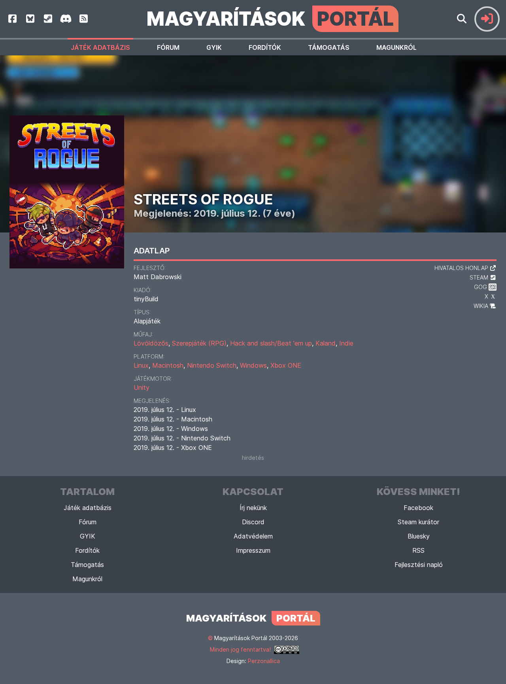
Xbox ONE (285, 365)
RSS (418, 550)
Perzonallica (264, 661)
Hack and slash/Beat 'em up (271, 343)
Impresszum (253, 550)
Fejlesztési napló (419, 565)
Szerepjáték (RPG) (199, 343)
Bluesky (419, 536)
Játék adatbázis (100, 47)
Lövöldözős (151, 343)
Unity (141, 387)
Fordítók (265, 47)
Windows (253, 365)
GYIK (214, 47)
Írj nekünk (253, 508)
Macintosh (167, 365)
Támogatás (328, 47)
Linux (141, 365)
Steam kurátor (418, 522)
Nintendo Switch (211, 365)
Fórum (168, 47)
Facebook (418, 508)
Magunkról (396, 47)
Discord (253, 522)
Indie (346, 343)
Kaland (325, 343)
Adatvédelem (253, 536)
